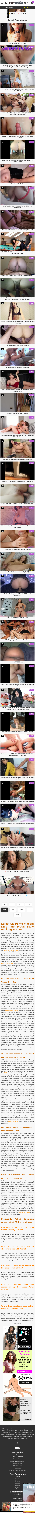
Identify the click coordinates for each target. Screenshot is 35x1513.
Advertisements (17, 1465)
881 (21, 909)
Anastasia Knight (17, 1501)
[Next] (30, 910)
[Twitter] (17, 1443)
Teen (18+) (17, 1478)
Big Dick (17, 1488)
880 (13, 909)
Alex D (17, 1496)
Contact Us (17, 1468)
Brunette (17, 1485)
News (17, 1454)
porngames (9, 7)
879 (4, 909)
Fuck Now (26, 7)
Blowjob (17, 1481)
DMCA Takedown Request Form (18, 1470)
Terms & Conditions (17, 1456)
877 (20, 904)
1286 (17, 915)
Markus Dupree (17, 1498)
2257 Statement (17, 1463)
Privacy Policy (17, 1459)
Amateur (17, 1483)
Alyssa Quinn (17, 1494)
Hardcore (17, 1476)
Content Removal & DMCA (17, 1461)
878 (29, 904)
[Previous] (12, 904)
